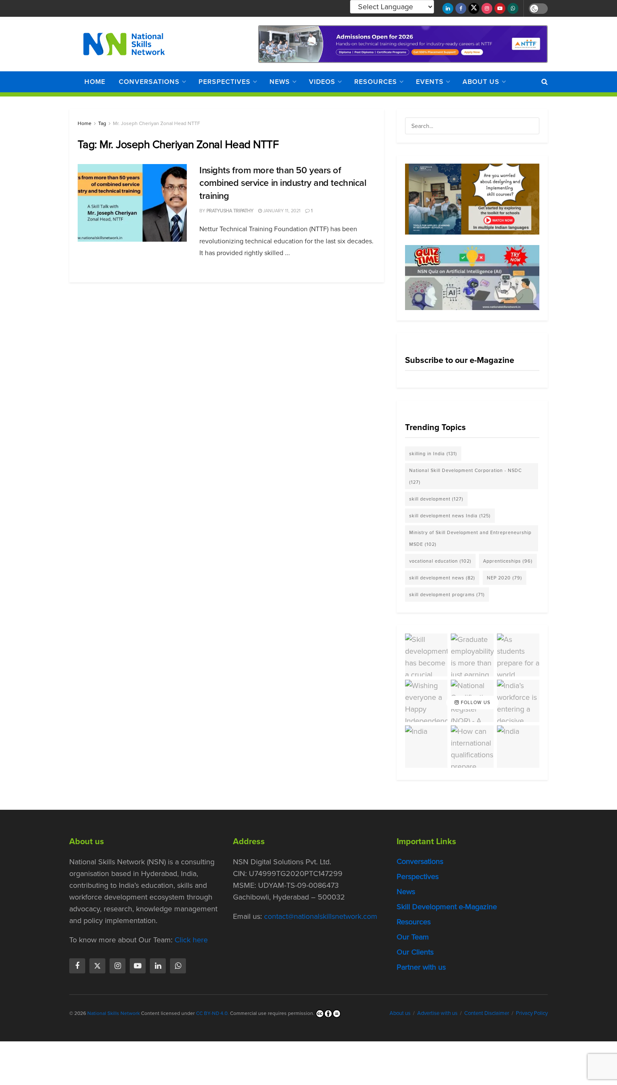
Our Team (413, 936)
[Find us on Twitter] (473, 8)
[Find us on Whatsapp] (512, 8)
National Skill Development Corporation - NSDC (465, 476)
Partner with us (421, 967)
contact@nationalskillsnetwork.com (320, 916)
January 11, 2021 (281, 210)
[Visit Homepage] (124, 44)
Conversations (149, 81)
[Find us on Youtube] (499, 8)
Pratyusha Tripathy (230, 210)
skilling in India (433, 453)
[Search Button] (544, 81)
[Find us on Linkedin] (158, 965)
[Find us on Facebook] (460, 8)
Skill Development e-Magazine (447, 906)
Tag (102, 123)
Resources (375, 81)
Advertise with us (437, 1013)
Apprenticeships (508, 561)
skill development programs (447, 594)
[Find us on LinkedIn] (447, 8)
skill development (436, 499)
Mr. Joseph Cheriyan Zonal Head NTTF (156, 123)
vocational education (440, 561)
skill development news (442, 577)
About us (481, 81)
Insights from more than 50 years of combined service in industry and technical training (282, 183)
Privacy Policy (532, 1013)
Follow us (474, 702)
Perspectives (225, 81)
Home (94, 81)
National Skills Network (113, 1013)
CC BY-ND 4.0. (212, 1013)
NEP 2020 (504, 577)
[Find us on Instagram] (486, 8)
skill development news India (450, 515)
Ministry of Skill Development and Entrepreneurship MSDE (470, 538)
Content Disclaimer (486, 1013)
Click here (191, 939)
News (279, 81)
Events (430, 81)
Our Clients (415, 952)
